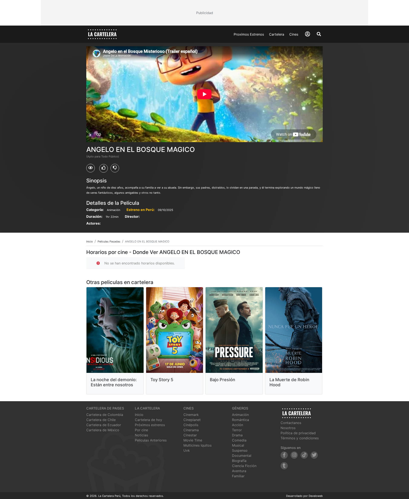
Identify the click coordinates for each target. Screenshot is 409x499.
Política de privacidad (298, 433)
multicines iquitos (197, 445)
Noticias (141, 435)
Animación (240, 414)
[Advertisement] (204, 13)
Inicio (139, 414)
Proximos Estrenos (249, 34)
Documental (241, 455)
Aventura (239, 471)
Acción (237, 425)
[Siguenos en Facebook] (284, 455)
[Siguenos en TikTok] (304, 455)
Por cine (141, 430)
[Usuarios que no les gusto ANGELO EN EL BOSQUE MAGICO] (115, 168)
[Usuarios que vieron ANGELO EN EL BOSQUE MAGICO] (90, 168)
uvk (186, 450)
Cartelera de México (102, 430)
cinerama (191, 430)
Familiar (238, 476)
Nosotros (288, 428)
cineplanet (192, 420)
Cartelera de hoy (148, 420)
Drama (237, 435)
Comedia (239, 440)
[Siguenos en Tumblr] (284, 465)
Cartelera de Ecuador (103, 425)
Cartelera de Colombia (104, 414)
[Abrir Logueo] (307, 34)
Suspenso (240, 450)
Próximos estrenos (150, 425)
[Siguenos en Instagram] (294, 455)
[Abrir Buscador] (319, 34)
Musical (238, 445)
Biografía (239, 461)
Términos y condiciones (300, 438)
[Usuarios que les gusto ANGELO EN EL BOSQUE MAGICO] (103, 168)
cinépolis (190, 425)
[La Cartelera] (102, 34)
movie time (192, 440)
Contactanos (291, 423)
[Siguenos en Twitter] (314, 455)
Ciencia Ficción (244, 466)
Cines (293, 34)
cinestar (190, 435)
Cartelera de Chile (101, 420)
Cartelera (276, 34)
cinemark (191, 414)
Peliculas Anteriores (151, 440)
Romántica (240, 420)
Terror (237, 430)
